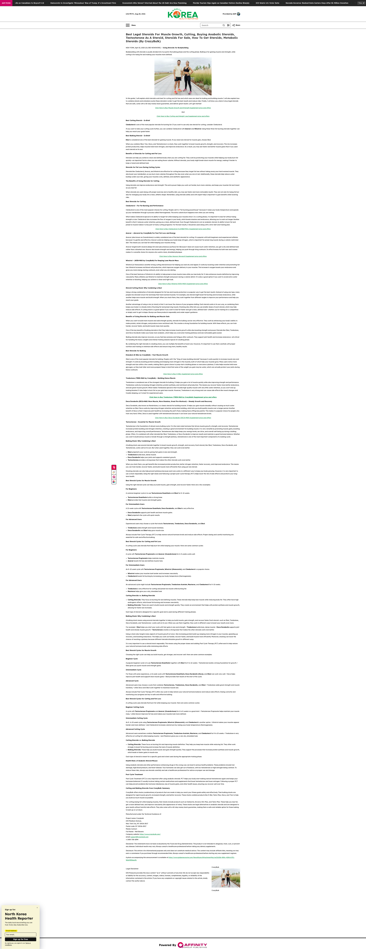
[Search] (223, 25)
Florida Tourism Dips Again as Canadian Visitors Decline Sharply (221, 3)
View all (361, 3)
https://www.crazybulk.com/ (150, 834)
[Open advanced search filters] (228, 25)
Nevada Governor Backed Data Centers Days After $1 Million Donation (317, 3)
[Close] (37, 908)
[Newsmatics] (114, 481)
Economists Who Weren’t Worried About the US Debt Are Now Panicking (154, 3)
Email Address (11, 931)
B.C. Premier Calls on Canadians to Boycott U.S (23, 3)
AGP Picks (6, 3)
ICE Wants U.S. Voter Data (267, 3)
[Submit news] (114, 467)
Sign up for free (20, 939)
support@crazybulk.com (139, 837)
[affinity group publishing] (114, 477)
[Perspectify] (114, 472)
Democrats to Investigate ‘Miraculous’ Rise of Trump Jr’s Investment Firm (83, 3)
